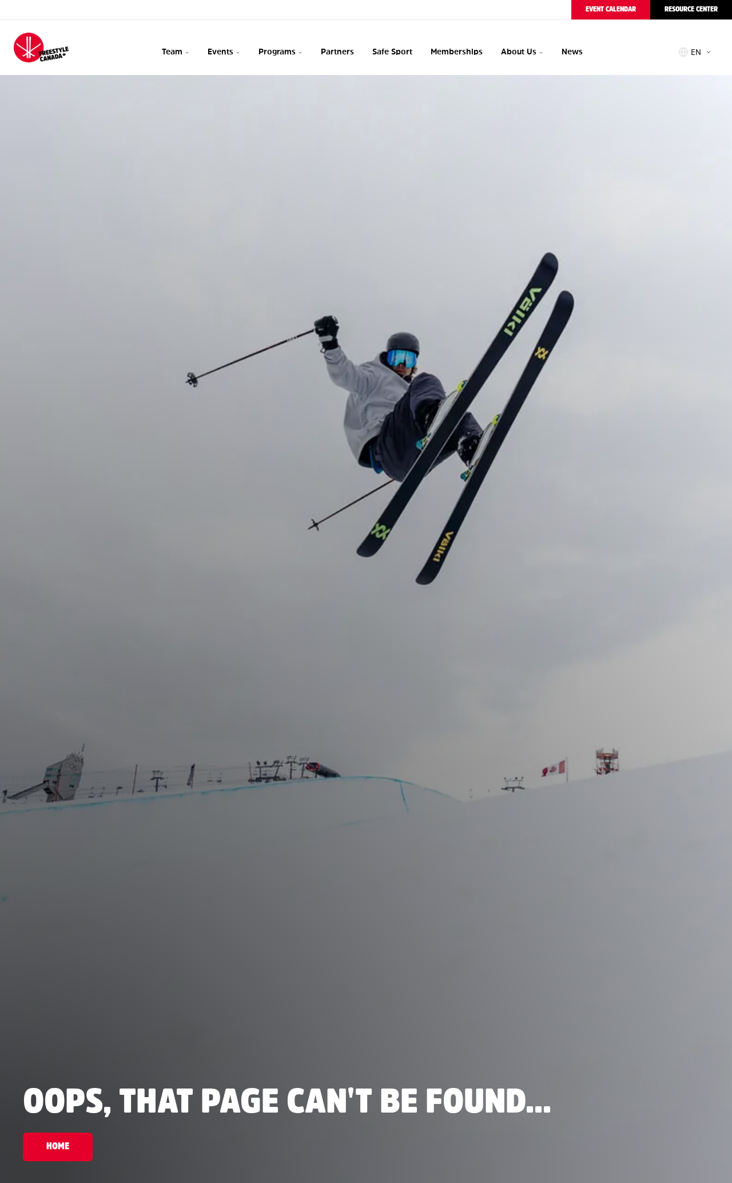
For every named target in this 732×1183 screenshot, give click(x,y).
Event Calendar (611, 9)
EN (696, 52)
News (572, 52)
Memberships (457, 52)
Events (220, 52)
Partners (337, 52)
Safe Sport (392, 52)
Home (57, 1146)
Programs (277, 52)
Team (172, 52)
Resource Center (691, 9)
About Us (518, 52)
